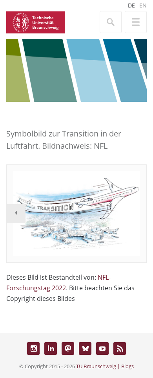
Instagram (33, 348)
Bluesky (85, 348)
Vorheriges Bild (16, 213)
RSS (119, 348)
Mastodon (68, 348)
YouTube (102, 348)
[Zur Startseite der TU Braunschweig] (35, 22)
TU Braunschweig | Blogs (105, 366)
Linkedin (50, 348)
